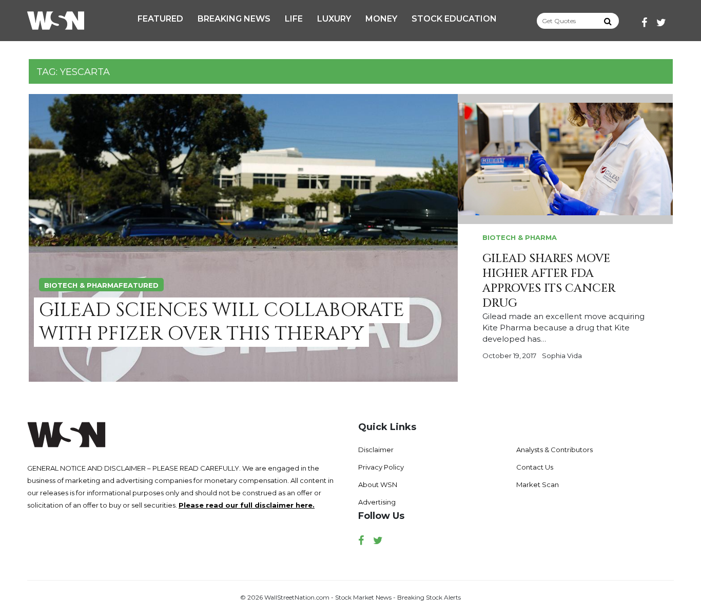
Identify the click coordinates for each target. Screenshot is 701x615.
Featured (160, 19)
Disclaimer (376, 449)
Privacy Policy (381, 467)
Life (294, 19)
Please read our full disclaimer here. (247, 505)
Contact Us (534, 467)
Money (381, 19)
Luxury (334, 19)
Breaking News (234, 19)
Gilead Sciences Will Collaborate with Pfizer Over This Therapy (221, 321)
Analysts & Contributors (554, 449)
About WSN (377, 484)
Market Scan (537, 484)
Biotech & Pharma (81, 285)
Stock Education (454, 19)
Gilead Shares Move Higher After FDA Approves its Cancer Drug (548, 281)
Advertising (377, 502)
